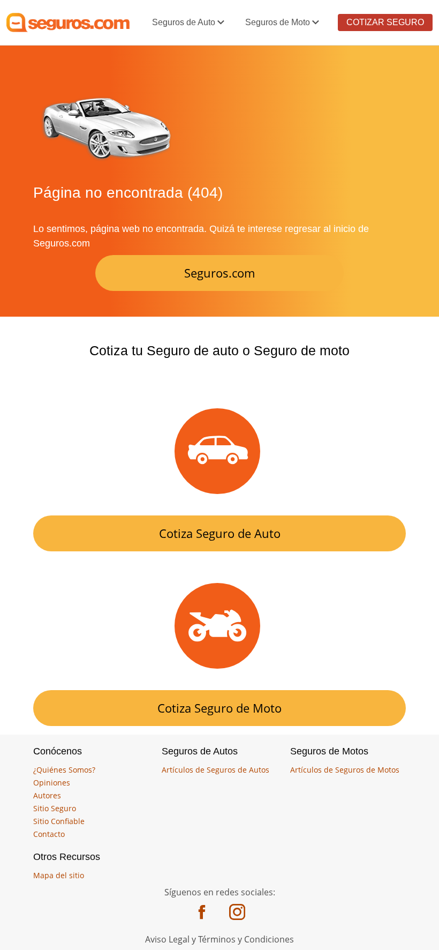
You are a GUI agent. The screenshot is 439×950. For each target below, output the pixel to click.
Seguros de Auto (183, 22)
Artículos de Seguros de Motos (344, 770)
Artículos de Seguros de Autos (215, 770)
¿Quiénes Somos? (64, 770)
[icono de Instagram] (237, 913)
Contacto (49, 834)
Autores (47, 795)
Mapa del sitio (58, 875)
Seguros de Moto (277, 22)
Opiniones (51, 782)
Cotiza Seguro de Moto (219, 708)
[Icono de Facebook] (202, 913)
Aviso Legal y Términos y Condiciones (219, 939)
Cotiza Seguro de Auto (220, 533)
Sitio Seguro (54, 808)
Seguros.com (219, 273)
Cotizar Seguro (385, 22)
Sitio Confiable (59, 821)
